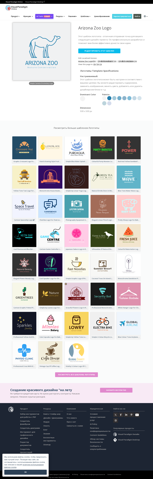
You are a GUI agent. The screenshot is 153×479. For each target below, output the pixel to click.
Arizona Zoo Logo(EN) (87, 61)
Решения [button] (72, 16)
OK (25, 472)
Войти (137, 16)
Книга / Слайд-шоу (51, 414)
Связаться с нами (75, 426)
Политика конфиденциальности (92, 474)
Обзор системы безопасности (58, 477)
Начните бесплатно (116, 390)
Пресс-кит (71, 422)
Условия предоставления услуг (97, 417)
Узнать (46, 426)
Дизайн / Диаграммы (53, 418)
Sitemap (47, 444)
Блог (45, 430)
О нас (69, 414)
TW (97, 64)
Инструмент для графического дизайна (27, 435)
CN (100, 64)
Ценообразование (102, 16)
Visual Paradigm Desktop (34, 2)
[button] (28, 16)
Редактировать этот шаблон (99, 51)
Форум (46, 422)
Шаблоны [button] (85, 16)
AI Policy (93, 424)
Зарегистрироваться (122, 16)
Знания (46, 434)
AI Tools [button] (43, 16)
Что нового (72, 418)
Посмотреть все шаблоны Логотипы (76, 374)
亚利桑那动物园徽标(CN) (127, 61)
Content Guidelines (98, 435)
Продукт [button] (14, 16)
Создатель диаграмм (30, 428)
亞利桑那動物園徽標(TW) (107, 61)
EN (94, 64)
